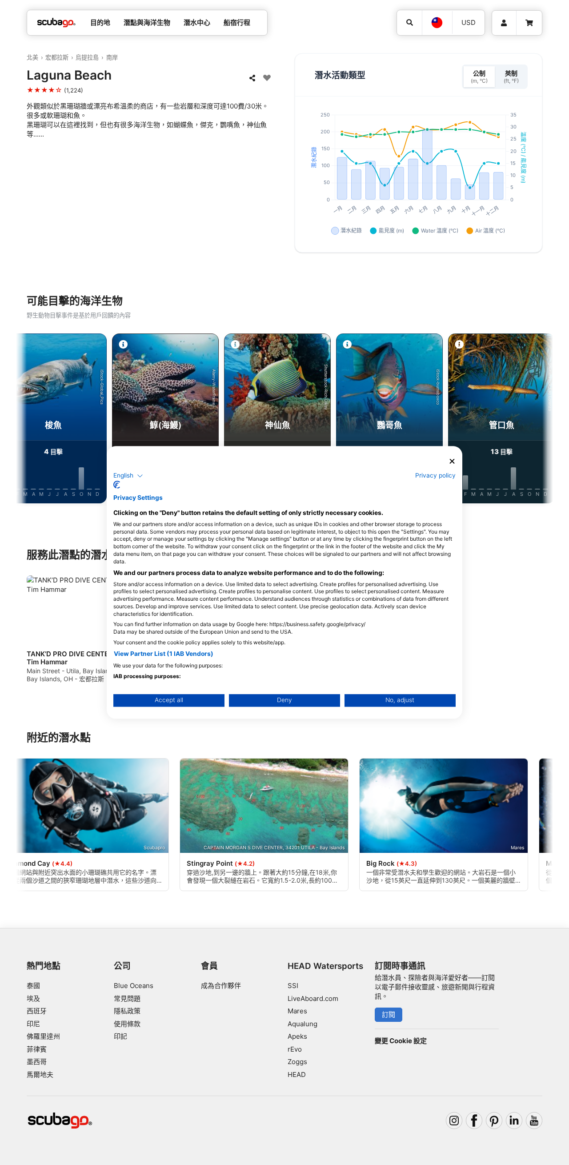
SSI (293, 985)
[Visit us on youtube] (534, 1120)
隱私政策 (127, 1011)
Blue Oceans (133, 985)
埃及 (33, 998)
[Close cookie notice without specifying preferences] (452, 461)
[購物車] (529, 23)
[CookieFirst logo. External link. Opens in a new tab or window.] (116, 485)
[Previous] (30, 420)
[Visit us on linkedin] (514, 1120)
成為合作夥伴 (221, 985)
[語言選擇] (437, 22)
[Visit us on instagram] (454, 1120)
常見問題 (127, 998)
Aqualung (302, 1024)
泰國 (33, 985)
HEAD (297, 1074)
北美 (32, 57)
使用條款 (127, 1024)
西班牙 (37, 1011)
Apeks (297, 1036)
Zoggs (297, 1061)
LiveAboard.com (313, 998)
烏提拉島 (87, 57)
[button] (128, 475)
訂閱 (388, 1014)
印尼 (33, 1024)
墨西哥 (37, 1061)
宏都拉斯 (56, 57)
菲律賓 (37, 1049)
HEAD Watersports (325, 966)
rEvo (295, 1049)
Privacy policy (435, 475)
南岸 (112, 57)
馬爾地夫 (40, 1074)
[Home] (56, 23)
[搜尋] (409, 22)
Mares (297, 1011)
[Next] (539, 420)
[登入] (504, 23)
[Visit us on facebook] (474, 1120)
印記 (120, 1036)
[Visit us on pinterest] (494, 1120)
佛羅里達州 (43, 1036)
